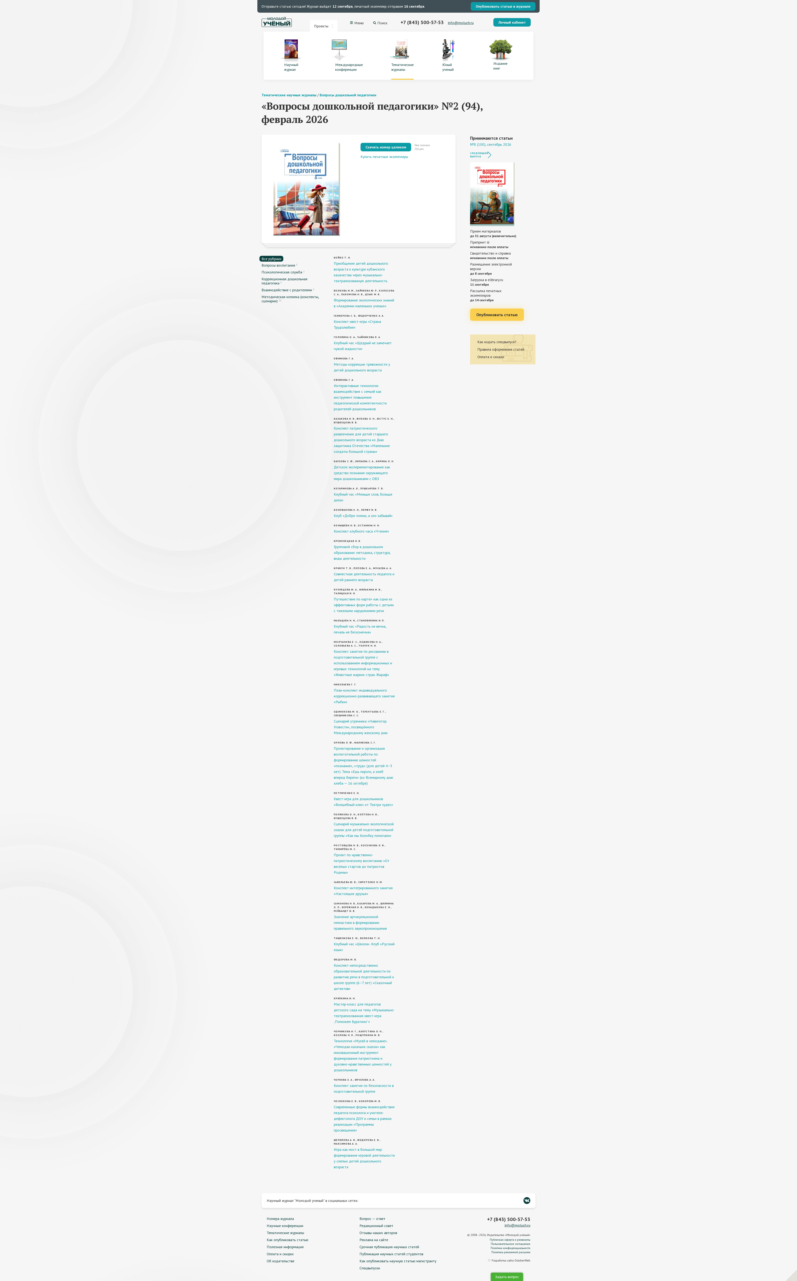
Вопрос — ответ (372, 1218)
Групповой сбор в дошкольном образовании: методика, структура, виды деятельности (362, 552)
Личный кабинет (512, 22)
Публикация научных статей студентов (391, 1254)
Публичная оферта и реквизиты (510, 1240)
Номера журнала (280, 1218)
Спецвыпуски (369, 1268)
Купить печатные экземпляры (384, 156)
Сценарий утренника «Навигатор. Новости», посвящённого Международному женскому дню (360, 727)
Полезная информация (285, 1246)
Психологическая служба (282, 272)
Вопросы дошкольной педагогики (348, 95)
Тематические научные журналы (289, 95)
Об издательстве (280, 1261)
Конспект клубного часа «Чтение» (361, 531)
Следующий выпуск (479, 155)
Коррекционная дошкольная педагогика (284, 281)
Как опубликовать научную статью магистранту (397, 1261)
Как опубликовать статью (287, 1239)
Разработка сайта (511, 1260)
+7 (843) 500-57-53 (422, 22)
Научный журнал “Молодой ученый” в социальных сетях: (312, 1200)
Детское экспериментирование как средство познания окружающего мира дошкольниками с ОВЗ (362, 473)
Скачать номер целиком (385, 147)
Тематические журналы (285, 1232)
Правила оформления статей (500, 349)
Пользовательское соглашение (510, 1244)
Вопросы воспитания (278, 265)
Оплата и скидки (490, 356)
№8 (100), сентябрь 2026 (490, 144)
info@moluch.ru (461, 22)
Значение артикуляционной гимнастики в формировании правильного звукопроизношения (360, 922)
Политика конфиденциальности (510, 1248)
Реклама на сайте (373, 1239)
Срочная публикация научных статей (389, 1246)
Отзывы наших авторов (378, 1232)
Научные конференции (285, 1225)
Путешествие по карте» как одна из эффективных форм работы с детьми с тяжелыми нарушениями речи (364, 605)
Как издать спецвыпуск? (496, 341)
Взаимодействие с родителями (287, 290)
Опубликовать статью (497, 314)
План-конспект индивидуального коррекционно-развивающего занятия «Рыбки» (364, 696)
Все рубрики (271, 258)
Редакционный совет (376, 1225)
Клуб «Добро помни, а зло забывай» (363, 515)
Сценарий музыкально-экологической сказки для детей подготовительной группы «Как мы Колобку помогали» (364, 830)
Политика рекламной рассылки (510, 1252)
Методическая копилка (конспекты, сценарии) (290, 298)
